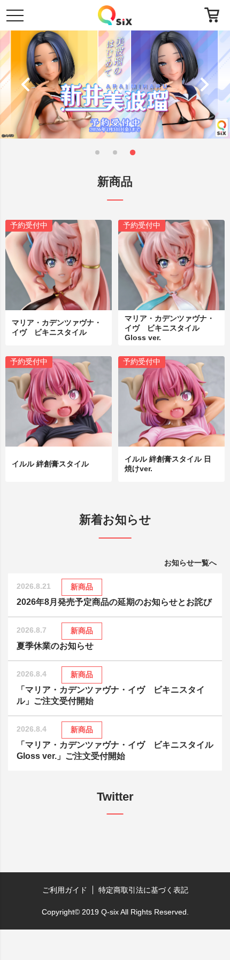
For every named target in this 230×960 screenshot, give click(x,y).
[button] (28, 84)
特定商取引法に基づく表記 (143, 890)
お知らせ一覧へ (190, 562)
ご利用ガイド (64, 890)
